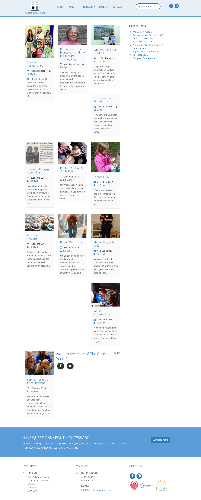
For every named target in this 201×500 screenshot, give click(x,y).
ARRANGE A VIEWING (148, 6)
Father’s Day (102, 177)
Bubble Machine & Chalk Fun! (71, 169)
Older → (118, 352)
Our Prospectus (140, 54)
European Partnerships (35, 64)
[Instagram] (177, 6)
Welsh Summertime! (102, 312)
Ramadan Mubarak (33, 237)
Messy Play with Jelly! (104, 244)
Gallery (103, 6)
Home (60, 6)
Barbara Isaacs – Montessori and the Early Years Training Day (72, 54)
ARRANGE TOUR (160, 440)
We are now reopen (142, 31)
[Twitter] (70, 366)
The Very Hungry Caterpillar (38, 170)
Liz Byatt (31, 74)
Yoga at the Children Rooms (146, 51)
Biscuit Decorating (71, 242)
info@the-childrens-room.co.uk (96, 490)
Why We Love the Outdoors (105, 51)
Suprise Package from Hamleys (37, 381)
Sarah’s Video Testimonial (102, 99)
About (72, 6)
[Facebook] (171, 6)
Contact (117, 6)
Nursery (88, 6)
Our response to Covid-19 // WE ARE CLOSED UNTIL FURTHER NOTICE (148, 38)
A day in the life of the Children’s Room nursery (148, 46)
